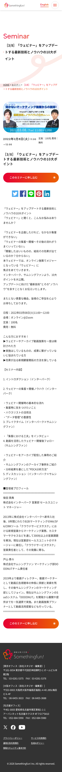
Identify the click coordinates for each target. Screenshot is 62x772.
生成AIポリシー (37, 743)
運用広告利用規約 (10, 743)
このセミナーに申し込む (24, 177)
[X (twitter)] (5, 729)
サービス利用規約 (38, 738)
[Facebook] (13, 729)
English (44, 4)
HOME (6, 85)
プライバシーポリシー (12, 738)
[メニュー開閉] (55, 5)
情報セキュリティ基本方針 (14, 748)
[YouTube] (22, 729)
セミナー (16, 85)
